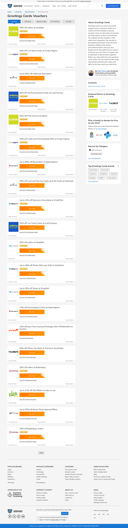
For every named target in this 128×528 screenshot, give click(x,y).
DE (99, 514)
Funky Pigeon (112, 178)
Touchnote (92, 174)
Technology (40, 472)
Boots (9, 474)
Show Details (69, 44)
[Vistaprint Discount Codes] (13, 204)
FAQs (66, 500)
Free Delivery (55, 21)
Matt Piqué (102, 71)
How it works (40, 495)
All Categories (40, 482)
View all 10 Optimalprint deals (28, 171)
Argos (9, 469)
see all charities (101, 129)
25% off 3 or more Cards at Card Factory (38, 223)
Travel (38, 479)
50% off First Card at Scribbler (33, 116)
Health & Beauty (41, 477)
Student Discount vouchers (73, 474)
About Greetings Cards (96, 86)
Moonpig (92, 178)
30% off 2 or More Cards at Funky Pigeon (38, 50)
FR (103, 514)
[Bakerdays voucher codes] (13, 371)
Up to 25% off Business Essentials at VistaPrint (41, 200)
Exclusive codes (70, 472)
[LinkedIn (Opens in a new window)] (23, 516)
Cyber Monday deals (100, 472)
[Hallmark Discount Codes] (13, 77)
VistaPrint (113, 174)
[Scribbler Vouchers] (93, 107)
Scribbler (101, 178)
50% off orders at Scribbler (32, 27)
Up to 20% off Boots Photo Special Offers (38, 409)
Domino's (11, 472)
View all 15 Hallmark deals (27, 82)
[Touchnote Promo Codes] (13, 352)
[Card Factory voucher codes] (13, 97)
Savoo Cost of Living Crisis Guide (104, 479)
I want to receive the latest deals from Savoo (53, 517)
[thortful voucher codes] (13, 330)
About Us (69, 490)
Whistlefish (103, 174)
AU (108, 514)
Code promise (23, 31)
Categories (18, 12)
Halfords (10, 477)
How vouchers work (71, 493)
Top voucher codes (71, 469)
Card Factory (93, 170)
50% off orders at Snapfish (32, 242)
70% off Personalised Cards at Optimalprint (40, 307)
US (95, 514)
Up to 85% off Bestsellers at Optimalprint (39, 162)
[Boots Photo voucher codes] (13, 413)
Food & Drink (40, 474)
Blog (95, 474)
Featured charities (42, 500)
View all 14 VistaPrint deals (28, 213)
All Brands (11, 482)
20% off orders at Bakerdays (33, 367)
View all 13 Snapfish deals (27, 255)
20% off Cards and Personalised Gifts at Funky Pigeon (45, 139)
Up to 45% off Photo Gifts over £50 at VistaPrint (42, 265)
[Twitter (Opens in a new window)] (14, 516)
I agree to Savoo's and (52, 520)
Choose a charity (41, 493)
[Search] (102, 6)
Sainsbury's (11, 479)
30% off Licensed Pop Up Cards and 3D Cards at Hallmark (46, 181)
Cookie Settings (99, 500)
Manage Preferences (100, 502)
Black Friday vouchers (72, 477)
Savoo (10, 12)
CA (95, 518)
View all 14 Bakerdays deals (28, 380)
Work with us (69, 495)
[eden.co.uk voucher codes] (13, 394)
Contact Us (68, 498)
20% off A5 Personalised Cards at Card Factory (41, 93)
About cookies (98, 498)
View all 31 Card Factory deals (29, 106)
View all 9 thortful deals (26, 338)
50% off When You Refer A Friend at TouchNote (41, 348)
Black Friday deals (99, 469)
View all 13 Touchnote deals (28, 357)
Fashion (38, 469)
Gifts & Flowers (30, 12)
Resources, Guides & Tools (102, 477)
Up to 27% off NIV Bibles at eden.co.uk (37, 390)
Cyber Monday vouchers (72, 479)
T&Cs (64, 520)
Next (41, 453)
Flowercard (104, 170)
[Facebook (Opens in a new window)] (10, 516)
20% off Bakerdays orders (32, 428)
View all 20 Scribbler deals (27, 40)
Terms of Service (85, 1)
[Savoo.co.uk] (15, 6)
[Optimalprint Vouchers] (13, 166)
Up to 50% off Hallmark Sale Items (35, 73)
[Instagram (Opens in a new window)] (18, 516)
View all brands (93, 181)
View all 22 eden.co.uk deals (28, 399)
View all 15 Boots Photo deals (28, 418)
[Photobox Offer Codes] (103, 107)
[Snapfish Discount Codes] (13, 246)
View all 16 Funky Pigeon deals (29, 63)
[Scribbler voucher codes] (13, 31)
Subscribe (65, 513)
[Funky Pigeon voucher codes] (13, 54)
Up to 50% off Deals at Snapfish (34, 288)
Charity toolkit (40, 498)
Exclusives (28, 21)
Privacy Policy (98, 493)
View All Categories (94, 158)
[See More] (118, 166)
